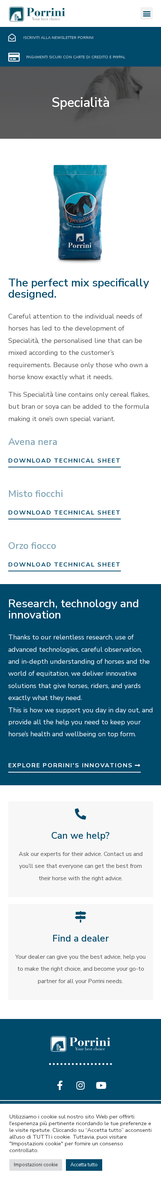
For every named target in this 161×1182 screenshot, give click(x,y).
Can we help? (80, 835)
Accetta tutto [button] (84, 1164)
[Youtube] (101, 1085)
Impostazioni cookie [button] (36, 1164)
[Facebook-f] (60, 1085)
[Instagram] (80, 1085)
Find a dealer (80, 938)
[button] (146, 13)
